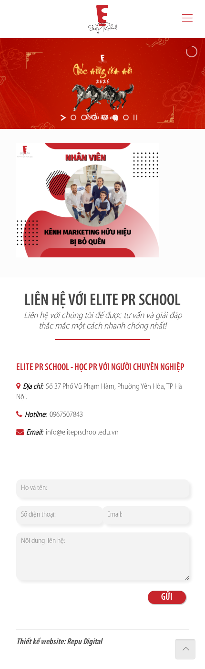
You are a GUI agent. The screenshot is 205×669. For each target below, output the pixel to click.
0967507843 (65, 415)
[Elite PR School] (102, 19)
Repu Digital (84, 642)
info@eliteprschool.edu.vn (81, 432)
